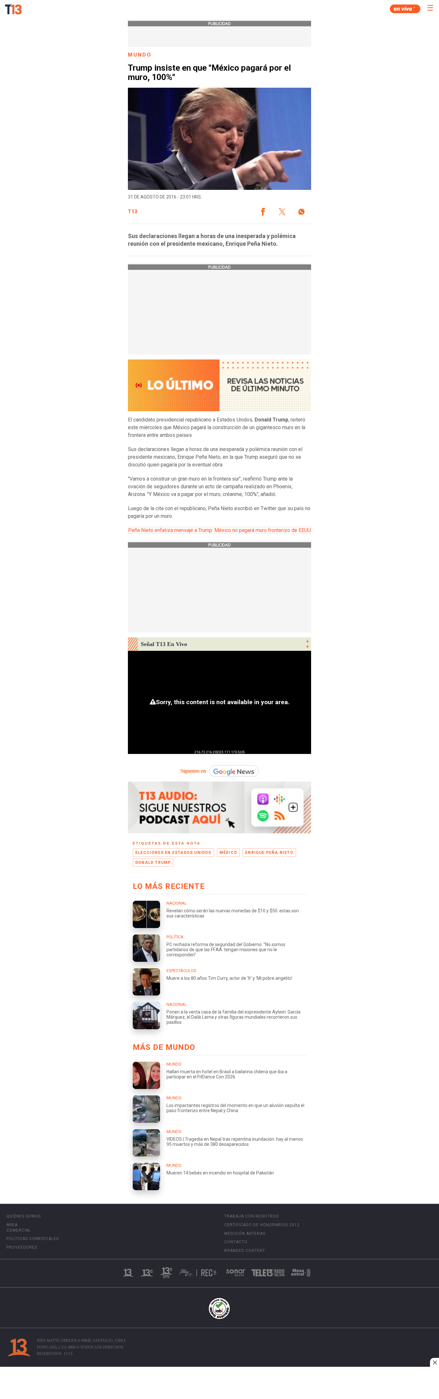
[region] (219, 1383)
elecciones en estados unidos (173, 852)
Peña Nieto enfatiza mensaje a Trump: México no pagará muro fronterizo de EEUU (219, 530)
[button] (263, 212)
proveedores (21, 1247)
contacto (235, 1242)
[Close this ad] (434, 1362)
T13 (132, 212)
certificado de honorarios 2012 (262, 1225)
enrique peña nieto (269, 852)
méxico (228, 852)
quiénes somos (23, 1216)
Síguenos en (193, 771)
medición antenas (244, 1233)
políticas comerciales (32, 1238)
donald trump (153, 862)
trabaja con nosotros (251, 1216)
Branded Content (244, 1250)
